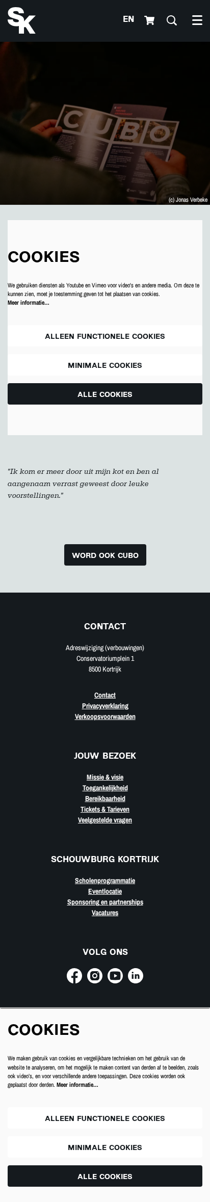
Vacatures (105, 912)
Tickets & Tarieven (105, 809)
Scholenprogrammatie (105, 880)
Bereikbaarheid (105, 798)
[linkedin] (135, 975)
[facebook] (74, 975)
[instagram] (94, 975)
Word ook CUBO (105, 556)
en (128, 20)
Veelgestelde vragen (105, 819)
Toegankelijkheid (105, 787)
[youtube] (115, 975)
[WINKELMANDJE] (150, 20)
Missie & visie (105, 777)
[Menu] (197, 20)
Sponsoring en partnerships (105, 901)
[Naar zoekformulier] (172, 20)
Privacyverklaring (105, 705)
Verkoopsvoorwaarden (105, 716)
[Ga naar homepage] (22, 20)
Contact (105, 695)
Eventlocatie (105, 891)
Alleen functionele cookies (105, 337)
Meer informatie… (28, 303)
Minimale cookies (105, 366)
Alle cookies (105, 395)
